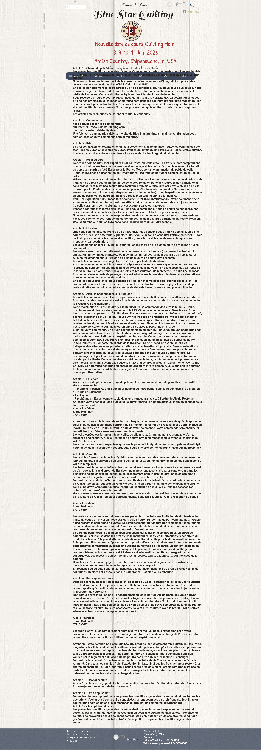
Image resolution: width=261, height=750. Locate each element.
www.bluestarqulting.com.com (113, 74)
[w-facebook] (129, 741)
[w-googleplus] (136, 741)
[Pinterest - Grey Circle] (169, 4)
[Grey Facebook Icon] (176, 4)
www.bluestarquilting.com (108, 127)
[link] (192, 4)
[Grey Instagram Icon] (184, 4)
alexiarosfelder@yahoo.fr (102, 130)
